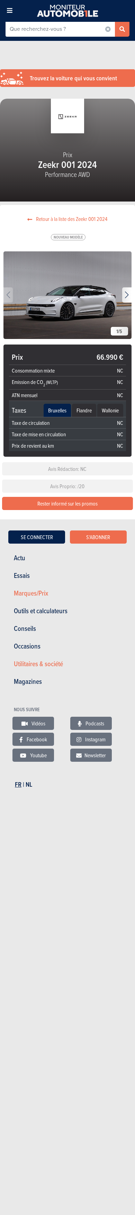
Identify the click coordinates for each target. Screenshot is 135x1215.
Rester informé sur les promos (67, 503)
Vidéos (37, 723)
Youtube (38, 755)
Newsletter (95, 755)
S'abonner (98, 537)
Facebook (36, 739)
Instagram (95, 739)
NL (29, 784)
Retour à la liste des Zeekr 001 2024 (71, 219)
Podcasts (94, 723)
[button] (127, 295)
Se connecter (37, 537)
